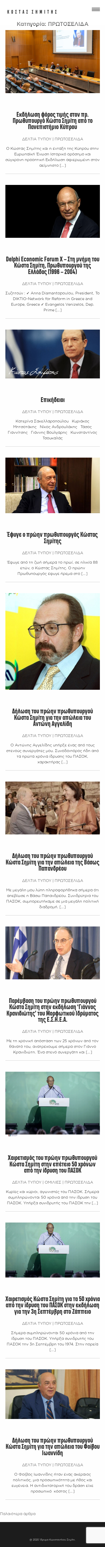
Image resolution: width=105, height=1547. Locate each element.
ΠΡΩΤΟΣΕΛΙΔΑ (69, 139)
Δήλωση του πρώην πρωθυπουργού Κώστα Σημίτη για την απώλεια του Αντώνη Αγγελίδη (52, 718)
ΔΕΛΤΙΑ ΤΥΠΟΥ (36, 139)
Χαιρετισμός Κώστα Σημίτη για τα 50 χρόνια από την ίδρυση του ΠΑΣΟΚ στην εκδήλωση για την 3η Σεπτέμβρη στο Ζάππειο (52, 1305)
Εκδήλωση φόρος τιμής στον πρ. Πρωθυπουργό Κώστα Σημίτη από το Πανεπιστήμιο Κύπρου (53, 121)
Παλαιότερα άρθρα (18, 1514)
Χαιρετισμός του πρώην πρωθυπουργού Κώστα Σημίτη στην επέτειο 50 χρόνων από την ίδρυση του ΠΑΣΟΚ (52, 1164)
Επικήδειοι (53, 400)
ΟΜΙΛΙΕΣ (53, 1182)
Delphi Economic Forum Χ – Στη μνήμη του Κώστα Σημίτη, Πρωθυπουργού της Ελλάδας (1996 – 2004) (52, 266)
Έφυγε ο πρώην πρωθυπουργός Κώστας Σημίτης (52, 538)
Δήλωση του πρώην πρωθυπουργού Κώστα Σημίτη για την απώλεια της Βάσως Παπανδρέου (52, 862)
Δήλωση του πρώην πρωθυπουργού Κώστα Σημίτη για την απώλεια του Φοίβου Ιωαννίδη (53, 1447)
